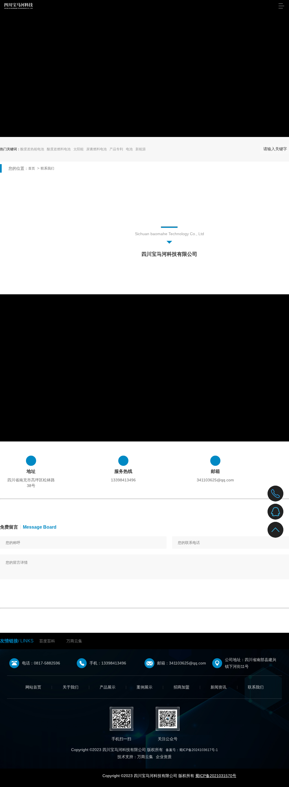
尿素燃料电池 (96, 149)
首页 (31, 168)
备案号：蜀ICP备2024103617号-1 (192, 750)
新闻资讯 (218, 687)
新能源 (140, 149)
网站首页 (33, 687)
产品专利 (116, 149)
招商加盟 (181, 687)
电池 (129, 149)
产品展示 (107, 687)
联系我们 (47, 168)
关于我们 (70, 687)
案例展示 (144, 687)
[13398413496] (275, 493)
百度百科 (47, 641)
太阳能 (78, 149)
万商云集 (74, 641)
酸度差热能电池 (32, 149)
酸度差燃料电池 (59, 149)
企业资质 (164, 756)
